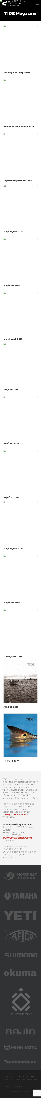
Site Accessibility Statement (26, 1076)
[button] (37, 3)
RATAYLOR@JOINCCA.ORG (17, 838)
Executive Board (27, 1074)
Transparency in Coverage (20, 1092)
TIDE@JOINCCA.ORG (14, 814)
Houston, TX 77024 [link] (12, 835)
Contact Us (9, 1076)
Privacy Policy (12, 1074)
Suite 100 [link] (22, 832)
